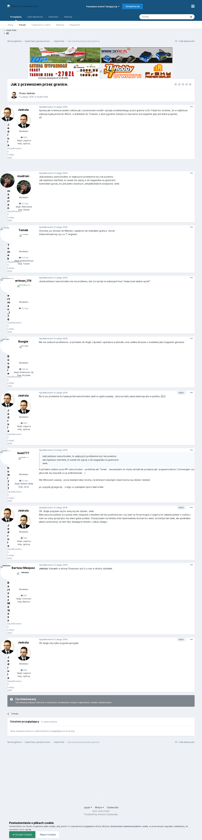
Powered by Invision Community (101, 814)
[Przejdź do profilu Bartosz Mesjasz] (24, 579)
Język (87, 807)
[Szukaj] (191, 16)
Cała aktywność (35, 16)
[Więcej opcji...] (191, 107)
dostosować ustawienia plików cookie (129, 826)
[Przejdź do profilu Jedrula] (14, 95)
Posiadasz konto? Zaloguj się (102, 6)
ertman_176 (23, 280)
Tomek (23, 230)
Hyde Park (42, 96)
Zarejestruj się (132, 6)
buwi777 (23, 453)
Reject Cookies (47, 834)
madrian (23, 176)
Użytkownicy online (40, 25)
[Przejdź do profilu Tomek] (24, 241)
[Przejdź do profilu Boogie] (24, 353)
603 (25, 137)
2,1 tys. (24, 480)
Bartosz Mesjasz (23, 568)
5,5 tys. (25, 203)
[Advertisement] (101, 166)
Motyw (99, 807)
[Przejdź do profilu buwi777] (24, 464)
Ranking (60, 25)
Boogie (23, 341)
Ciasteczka (112, 807)
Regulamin (75, 25)
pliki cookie (49, 826)
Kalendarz (54, 16)
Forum (22, 25)
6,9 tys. (25, 257)
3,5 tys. (25, 308)
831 (25, 595)
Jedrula (30, 93)
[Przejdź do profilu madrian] (24, 187)
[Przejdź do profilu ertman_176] (24, 292)
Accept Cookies (23, 834)
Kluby (10, 25)
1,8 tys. (25, 369)
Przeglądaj (15, 16)
